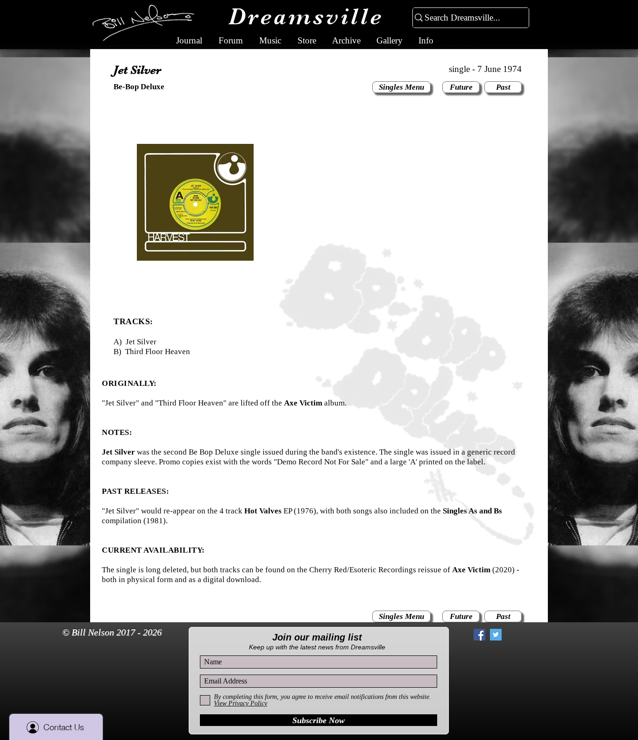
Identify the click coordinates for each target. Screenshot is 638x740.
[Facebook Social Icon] (479, 634)
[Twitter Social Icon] (496, 634)
